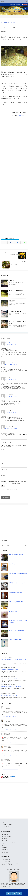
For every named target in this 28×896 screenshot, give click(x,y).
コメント (3, 449)
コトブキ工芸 (5, 834)
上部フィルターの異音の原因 (15, 592)
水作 (3, 843)
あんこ (7, 410)
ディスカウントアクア (7, 864)
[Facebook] (10, 242)
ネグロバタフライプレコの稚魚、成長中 (9, 669)
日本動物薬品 (5, 853)
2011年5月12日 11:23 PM (11, 364)
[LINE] (24, 242)
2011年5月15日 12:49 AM (11, 428)
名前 (2, 463)
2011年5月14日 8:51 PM (10, 412)
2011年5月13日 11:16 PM (11, 396)
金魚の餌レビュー (13, 564)
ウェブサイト (4, 475)
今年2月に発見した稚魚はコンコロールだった (11, 686)
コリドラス (14, 22)
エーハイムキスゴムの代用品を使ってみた (18, 574)
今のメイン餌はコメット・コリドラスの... (11, 716)
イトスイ (4, 851)
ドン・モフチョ (23, 115)
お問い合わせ (12, 4)
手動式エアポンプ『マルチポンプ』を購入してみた (18, 621)
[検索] (26, 1)
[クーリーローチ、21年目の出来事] (4, 634)
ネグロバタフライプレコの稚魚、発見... (10, 755)
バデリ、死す (12, 280)
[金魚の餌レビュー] (4, 567)
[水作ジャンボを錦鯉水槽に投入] (4, 605)
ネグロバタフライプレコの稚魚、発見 (9, 678)
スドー (3, 845)
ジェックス (4, 838)
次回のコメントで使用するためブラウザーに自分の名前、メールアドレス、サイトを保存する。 (14, 482)
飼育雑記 (7, 22)
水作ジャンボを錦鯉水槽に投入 (16, 601)
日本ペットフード (6, 849)
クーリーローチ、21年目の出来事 (16, 630)
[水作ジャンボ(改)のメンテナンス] (4, 558)
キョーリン (4, 847)
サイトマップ (18, 4)
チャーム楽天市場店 (6, 859)
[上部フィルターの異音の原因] (4, 596)
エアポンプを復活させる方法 (15, 639)
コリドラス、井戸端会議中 (16, 290)
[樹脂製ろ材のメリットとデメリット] (4, 586)
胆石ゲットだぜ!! (13, 611)
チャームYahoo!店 (6, 861)
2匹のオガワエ (12, 301)
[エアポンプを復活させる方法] (4, 643)
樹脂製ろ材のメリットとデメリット (17, 583)
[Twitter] (4, 242)
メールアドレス (4, 469)
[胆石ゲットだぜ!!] (4, 615)
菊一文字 (7, 342)
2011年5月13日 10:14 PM (11, 379)
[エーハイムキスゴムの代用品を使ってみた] (4, 577)
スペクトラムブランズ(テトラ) (9, 842)
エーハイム (4, 840)
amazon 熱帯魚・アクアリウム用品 (10, 863)
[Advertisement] (13, 177)
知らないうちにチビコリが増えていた (9, 695)
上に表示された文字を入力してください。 (10, 489)
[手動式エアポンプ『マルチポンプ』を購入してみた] (4, 624)
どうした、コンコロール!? (16, 311)
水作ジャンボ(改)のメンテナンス (16, 554)
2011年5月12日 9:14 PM (10, 344)
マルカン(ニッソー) (6, 836)
